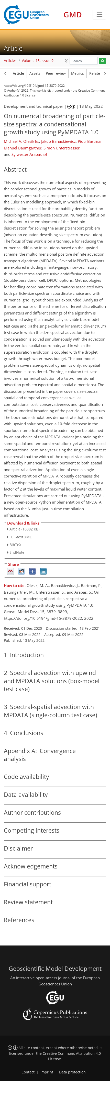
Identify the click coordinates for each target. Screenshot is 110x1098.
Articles (10, 60)
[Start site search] (102, 61)
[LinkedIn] (43, 571)
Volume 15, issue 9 (37, 60)
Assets (34, 73)
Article (18, 73)
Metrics (77, 73)
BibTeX (15, 544)
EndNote (16, 552)
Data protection (72, 1072)
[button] (67, 60)
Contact (28, 1072)
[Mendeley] (10, 571)
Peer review (56, 73)
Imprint (46, 1072)
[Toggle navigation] (99, 14)
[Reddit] (21, 571)
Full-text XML (20, 537)
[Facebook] (32, 571)
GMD (72, 14)
